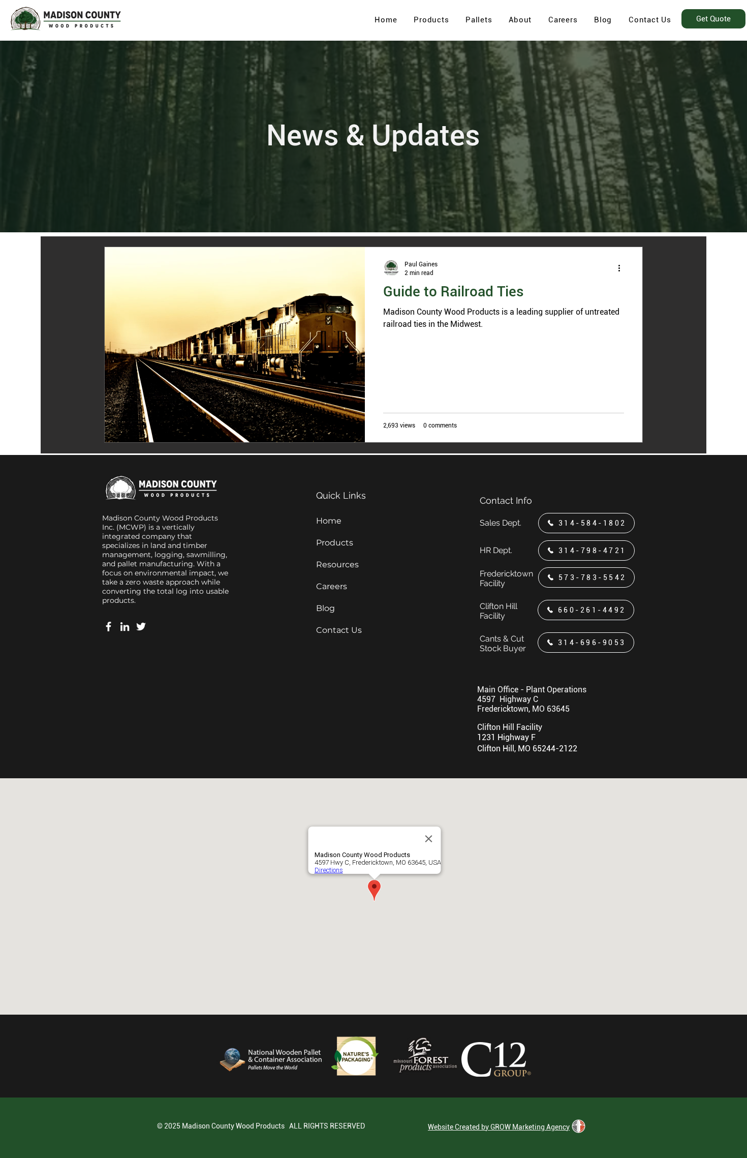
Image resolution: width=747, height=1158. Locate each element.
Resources (337, 564)
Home (328, 521)
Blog (325, 608)
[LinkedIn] (124, 626)
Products (334, 542)
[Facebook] (108, 626)
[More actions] (622, 268)
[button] (520, 19)
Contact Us (339, 630)
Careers (331, 586)
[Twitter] (141, 626)
